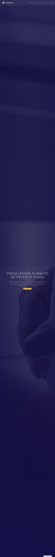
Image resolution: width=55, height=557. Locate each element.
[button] (31, 2)
